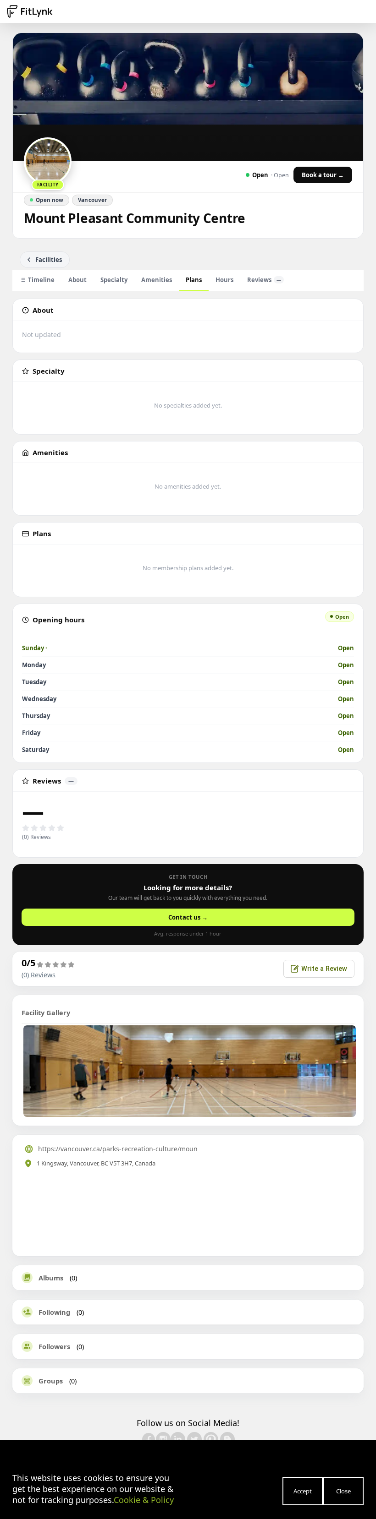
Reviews (264, 280)
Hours (224, 280)
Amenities (156, 280)
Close (343, 1491)
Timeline (41, 280)
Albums (51, 1277)
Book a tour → (323, 175)
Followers (54, 1346)
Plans (194, 280)
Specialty (113, 280)
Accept (302, 1491)
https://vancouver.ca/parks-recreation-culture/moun (118, 1148)
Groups (51, 1380)
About (77, 280)
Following (54, 1312)
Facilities (48, 260)
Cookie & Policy (144, 1499)
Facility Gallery (46, 1012)
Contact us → (188, 917)
